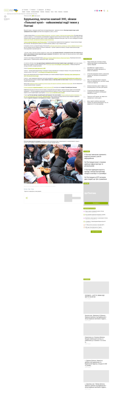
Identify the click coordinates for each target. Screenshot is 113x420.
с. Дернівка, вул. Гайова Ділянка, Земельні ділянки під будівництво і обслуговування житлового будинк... (96, 385)
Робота (56, 11)
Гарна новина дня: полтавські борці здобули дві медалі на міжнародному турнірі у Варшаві (97, 63)
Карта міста (60, 11)
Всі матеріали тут (96, 203)
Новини (33, 9)
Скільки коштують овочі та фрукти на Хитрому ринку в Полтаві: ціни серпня (97, 86)
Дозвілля (23, 11)
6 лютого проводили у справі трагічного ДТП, (39, 87)
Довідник (41, 9)
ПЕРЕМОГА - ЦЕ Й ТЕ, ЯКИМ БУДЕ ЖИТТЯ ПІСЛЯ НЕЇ (95, 296)
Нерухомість (47, 11)
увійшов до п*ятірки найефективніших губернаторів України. (56, 57)
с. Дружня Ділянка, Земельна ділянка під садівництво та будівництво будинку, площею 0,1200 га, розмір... (96, 363)
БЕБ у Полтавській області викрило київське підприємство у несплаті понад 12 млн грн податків (98, 81)
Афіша (48, 9)
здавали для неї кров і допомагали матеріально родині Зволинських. (39, 39)
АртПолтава (90, 193)
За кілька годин (55, 92)
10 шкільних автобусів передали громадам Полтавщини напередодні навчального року (96, 92)
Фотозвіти (28, 11)
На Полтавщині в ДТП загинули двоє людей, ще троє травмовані (95, 178)
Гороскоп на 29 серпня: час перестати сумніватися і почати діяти (97, 97)
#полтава (25, 189)
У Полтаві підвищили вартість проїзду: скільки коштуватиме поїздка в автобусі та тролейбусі (95, 171)
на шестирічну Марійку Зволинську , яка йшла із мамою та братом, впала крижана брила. (54, 35)
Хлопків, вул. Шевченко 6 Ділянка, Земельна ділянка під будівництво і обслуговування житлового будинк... (96, 317)
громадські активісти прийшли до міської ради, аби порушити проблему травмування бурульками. (51, 83)
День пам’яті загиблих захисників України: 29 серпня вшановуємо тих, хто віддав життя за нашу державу (97, 102)
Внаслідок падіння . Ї (58, 64)
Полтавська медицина (35, 11)
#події (29, 189)
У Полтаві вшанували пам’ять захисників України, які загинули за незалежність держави (98, 75)
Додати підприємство (96, 231)
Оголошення (66, 11)
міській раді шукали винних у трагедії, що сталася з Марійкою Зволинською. (65, 46)
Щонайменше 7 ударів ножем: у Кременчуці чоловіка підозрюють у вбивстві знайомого (96, 69)
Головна (26, 9)
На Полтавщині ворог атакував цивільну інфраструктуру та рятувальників (95, 164)
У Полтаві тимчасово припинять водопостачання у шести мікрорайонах (95, 156)
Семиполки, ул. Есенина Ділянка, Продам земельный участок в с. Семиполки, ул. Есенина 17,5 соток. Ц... (95, 339)
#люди (32, 189)
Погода (52, 11)
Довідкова (42, 11)
